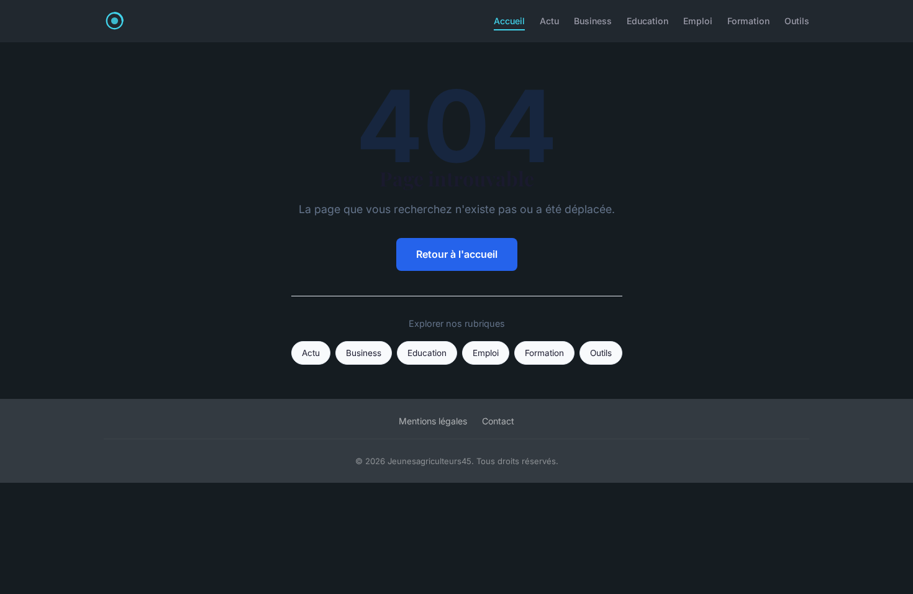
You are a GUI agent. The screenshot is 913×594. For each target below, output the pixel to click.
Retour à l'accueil (456, 254)
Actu (549, 21)
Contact (498, 421)
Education (647, 21)
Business (593, 21)
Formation (748, 21)
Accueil (509, 21)
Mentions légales (433, 421)
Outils (796, 21)
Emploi (697, 21)
